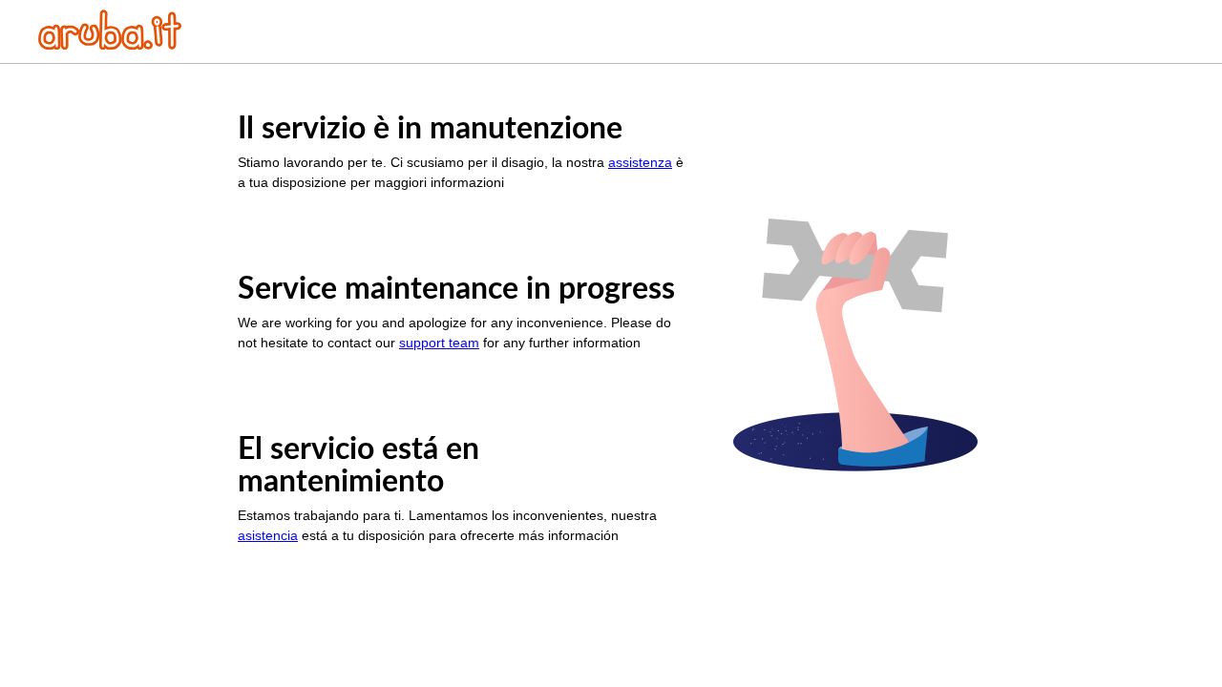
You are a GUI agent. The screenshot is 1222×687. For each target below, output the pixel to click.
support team (439, 342)
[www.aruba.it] (109, 44)
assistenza (640, 162)
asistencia (268, 535)
